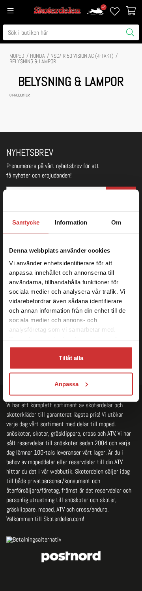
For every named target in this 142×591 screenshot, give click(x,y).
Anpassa (66, 383)
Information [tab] (71, 222)
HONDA (37, 55)
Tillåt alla (71, 358)
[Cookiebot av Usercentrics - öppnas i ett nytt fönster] (100, 200)
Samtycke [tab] (25, 222)
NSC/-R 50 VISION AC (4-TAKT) (82, 55)
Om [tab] (116, 222)
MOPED (16, 55)
